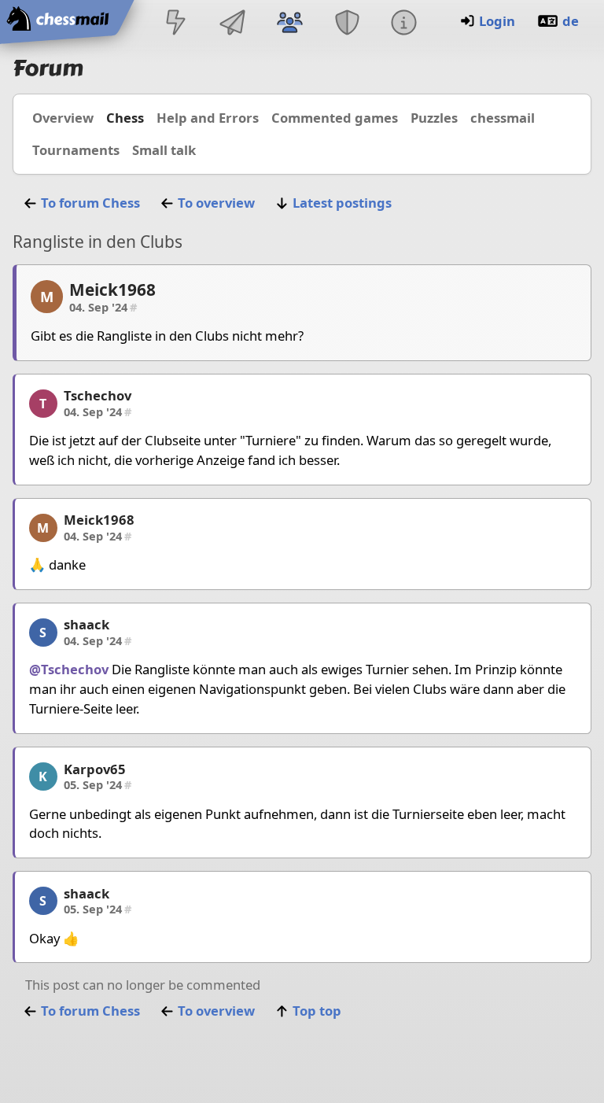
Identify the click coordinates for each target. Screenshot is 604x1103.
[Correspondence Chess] (232, 24)
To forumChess (90, 203)
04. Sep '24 (103, 307)
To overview (216, 203)
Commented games (334, 118)
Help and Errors (208, 118)
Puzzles (434, 118)
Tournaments (76, 150)
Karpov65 (95, 769)
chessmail (502, 118)
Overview (63, 118)
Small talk (164, 150)
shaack (86, 624)
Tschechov (97, 395)
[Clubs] (347, 24)
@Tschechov (69, 669)
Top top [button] (317, 1011)
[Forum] (290, 24)
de (570, 21)
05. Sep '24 (97, 784)
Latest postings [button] (342, 203)
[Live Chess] (175, 24)
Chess (125, 118)
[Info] (403, 24)
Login (497, 21)
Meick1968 (112, 290)
